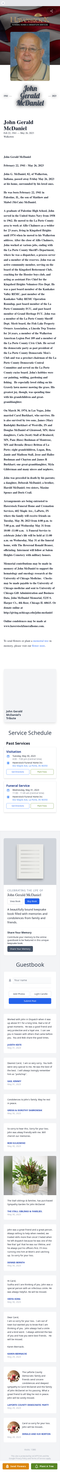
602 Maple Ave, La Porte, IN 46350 (30, 765)
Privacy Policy (21, 1458)
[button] (30, 1175)
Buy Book (32, 901)
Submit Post (30, 1000)
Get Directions (18, 772)
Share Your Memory (20, 948)
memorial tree (41, 641)
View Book (15, 901)
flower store (38, 645)
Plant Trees (42, 772)
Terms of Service (38, 1458)
